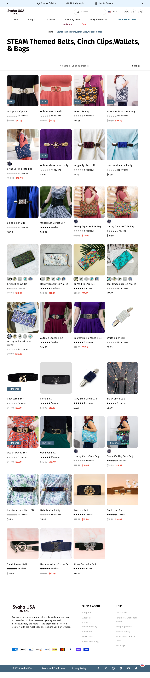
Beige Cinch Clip (16, 222)
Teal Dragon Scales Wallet (121, 284)
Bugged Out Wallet (84, 284)
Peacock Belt (81, 510)
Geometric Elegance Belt (88, 338)
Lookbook (87, 631)
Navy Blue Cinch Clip (85, 398)
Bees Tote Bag (81, 111)
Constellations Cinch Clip (21, 510)
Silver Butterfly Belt (85, 564)
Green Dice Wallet (17, 284)
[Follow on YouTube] (128, 668)
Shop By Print (72, 19)
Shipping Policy (124, 626)
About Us (87, 618)
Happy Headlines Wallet (54, 284)
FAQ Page (120, 645)
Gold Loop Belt (115, 510)
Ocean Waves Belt (17, 452)
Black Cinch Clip (116, 398)
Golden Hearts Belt (51, 111)
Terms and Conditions (53, 668)
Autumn (67, 24)
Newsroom (87, 636)
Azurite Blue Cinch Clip (120, 165)
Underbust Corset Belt (52, 222)
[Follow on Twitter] (105, 668)
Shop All (32, 19)
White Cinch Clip (116, 338)
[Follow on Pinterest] (121, 668)
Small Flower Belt (17, 564)
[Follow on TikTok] (136, 668)
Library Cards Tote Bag (86, 456)
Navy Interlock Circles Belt (55, 564)
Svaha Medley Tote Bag (120, 456)
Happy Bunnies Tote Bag (120, 226)
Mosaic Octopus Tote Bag (121, 111)
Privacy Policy (79, 668)
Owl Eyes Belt (48, 452)
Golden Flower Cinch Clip (54, 165)
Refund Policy (123, 631)
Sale (84, 24)
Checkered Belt (15, 398)
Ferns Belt (46, 398)
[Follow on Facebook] (98, 668)
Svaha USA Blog (90, 642)
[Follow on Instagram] (113, 668)
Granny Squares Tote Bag (88, 226)
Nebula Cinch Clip (50, 510)
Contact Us (121, 612)
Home (50, 32)
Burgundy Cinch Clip (85, 165)
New (16, 19)
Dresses (51, 19)
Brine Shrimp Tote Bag (19, 168)
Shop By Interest (99, 19)
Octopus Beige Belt (18, 111)
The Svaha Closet (127, 19)
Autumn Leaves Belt (51, 338)
